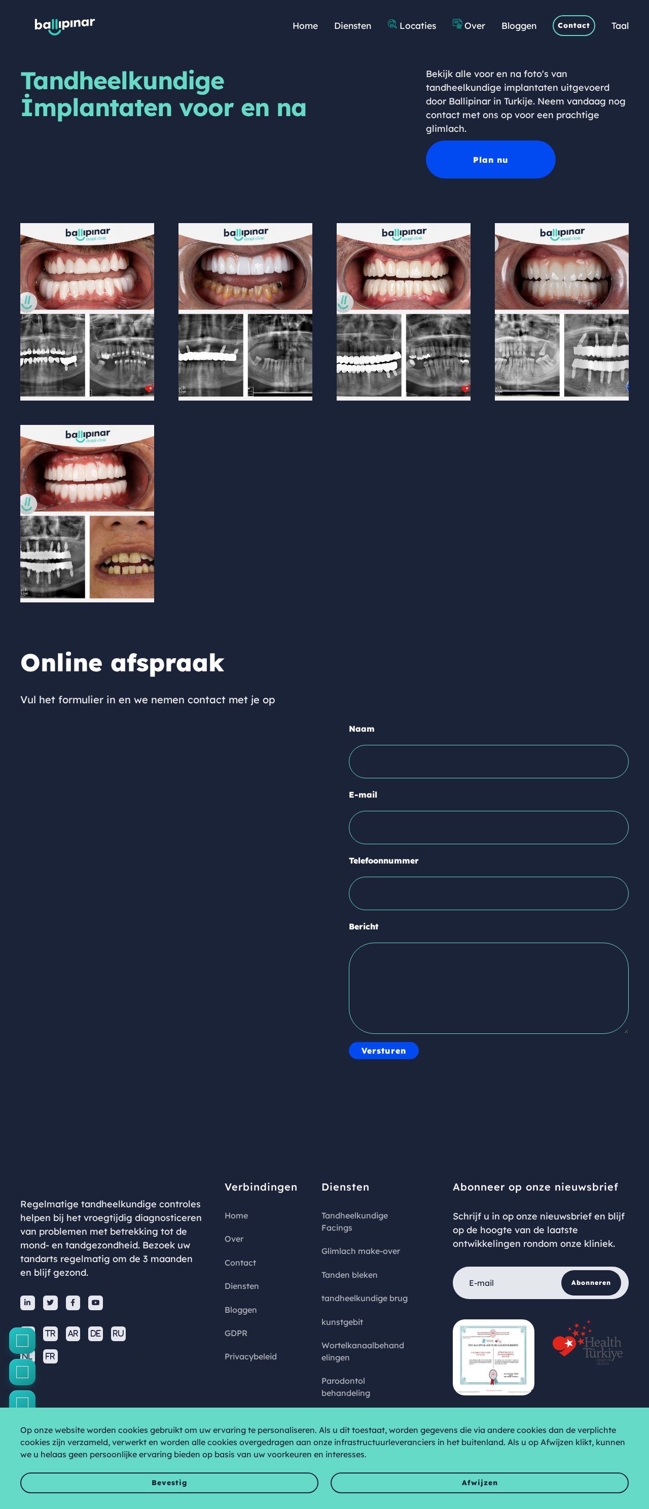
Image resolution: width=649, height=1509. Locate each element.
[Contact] (22, 1340)
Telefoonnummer (384, 860)
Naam (362, 729)
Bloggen (518, 25)
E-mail (363, 794)
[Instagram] (22, 1372)
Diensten (352, 25)
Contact (574, 25)
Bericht (363, 926)
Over (474, 25)
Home (305, 25)
